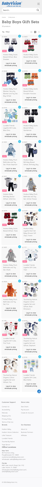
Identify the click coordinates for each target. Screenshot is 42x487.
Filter (7, 32)
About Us (24, 429)
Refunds (5, 413)
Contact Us (5, 406)
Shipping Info (6, 416)
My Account (25, 410)
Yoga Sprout (6, 444)
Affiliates (24, 435)
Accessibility (6, 410)
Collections (11, 17)
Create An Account (27, 413)
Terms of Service (7, 422)
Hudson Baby (6, 429)
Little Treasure (6, 435)
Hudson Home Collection (10, 432)
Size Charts (24, 406)
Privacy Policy (6, 419)
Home (4, 17)
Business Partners (27, 432)
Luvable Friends (7, 438)
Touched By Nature (8, 441)
